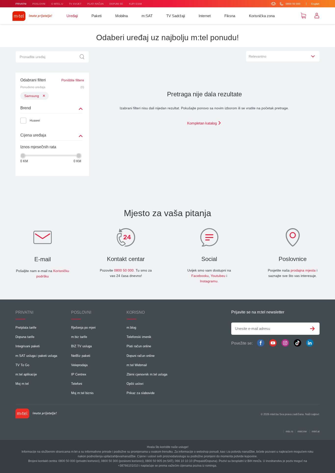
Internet (205, 16)
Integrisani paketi (27, 346)
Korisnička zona (262, 16)
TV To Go (22, 365)
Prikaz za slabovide (141, 393)
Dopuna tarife (24, 337)
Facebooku (200, 276)
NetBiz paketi (80, 356)
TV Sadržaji (175, 16)
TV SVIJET (75, 3)
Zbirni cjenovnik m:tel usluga (147, 374)
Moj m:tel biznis (82, 393)
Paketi (96, 16)
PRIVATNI (20, 3)
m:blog (131, 327)
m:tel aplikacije (26, 374)
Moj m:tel (22, 384)
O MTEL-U (57, 3)
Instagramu (209, 281)
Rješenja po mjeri (83, 327)
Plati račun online (139, 346)
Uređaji (72, 16)
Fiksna (229, 16)
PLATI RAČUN (95, 3)
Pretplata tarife (25, 327)
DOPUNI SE (116, 3)
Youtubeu (218, 276)
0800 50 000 (124, 270)
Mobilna (121, 16)
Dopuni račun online (141, 356)
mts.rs (289, 431)
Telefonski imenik (139, 337)
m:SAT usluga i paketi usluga (36, 356)
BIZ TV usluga (81, 346)
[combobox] (283, 56)
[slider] (22, 155)
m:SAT (147, 16)
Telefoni (76, 384)
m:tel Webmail (137, 365)
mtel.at (316, 431)
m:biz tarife (79, 337)
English (315, 3)
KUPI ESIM (135, 3)
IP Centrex (78, 374)
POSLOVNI (38, 3)
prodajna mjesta (303, 270)
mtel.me (302, 431)
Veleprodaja (79, 365)
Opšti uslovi (135, 384)
